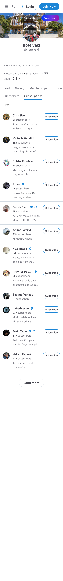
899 (20, 73)
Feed (7, 88)
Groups (57, 88)
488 (45, 73)
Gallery (19, 88)
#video (27, 197)
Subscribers (10, 73)
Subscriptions (33, 73)
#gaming (26, 192)
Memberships (38, 88)
